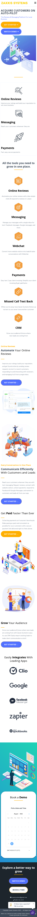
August (16, 814)
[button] (35, 3)
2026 (21, 814)
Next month (29, 813)
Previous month (8, 813)
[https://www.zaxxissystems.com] (14, 3)
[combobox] (18, 850)
